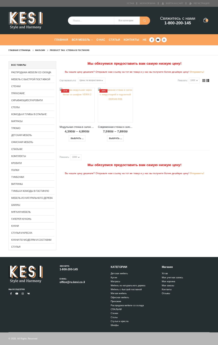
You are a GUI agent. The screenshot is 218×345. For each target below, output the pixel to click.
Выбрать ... (77, 138)
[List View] (207, 80)
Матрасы (16, 121)
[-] (26, 20)
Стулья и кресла (21, 232)
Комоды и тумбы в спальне (29, 114)
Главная (61, 39)
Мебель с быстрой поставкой (30, 79)
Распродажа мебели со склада (31, 72)
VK (28, 293)
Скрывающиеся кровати (27, 100)
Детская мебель (21, 135)
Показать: (183, 80)
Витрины (17, 184)
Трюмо (15, 128)
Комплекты (18, 156)
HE (145, 39)
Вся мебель (81, 39)
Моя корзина (147, 3)
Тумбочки (17, 177)
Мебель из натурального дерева (31, 198)
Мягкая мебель (21, 212)
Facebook (11, 293)
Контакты (131, 39)
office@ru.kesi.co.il (72, 282)
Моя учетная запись (172, 277)
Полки (15, 170)
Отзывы (166, 293)
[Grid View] (204, 80)
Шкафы (15, 205)
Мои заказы (168, 285)
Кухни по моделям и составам (31, 239)
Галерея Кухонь (21, 219)
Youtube (16, 293)
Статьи (114, 39)
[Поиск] (145, 21)
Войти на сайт (174, 3)
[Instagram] (164, 39)
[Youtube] (158, 39)
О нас (100, 39)
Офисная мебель (22, 142)
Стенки (15, 86)
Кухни (15, 225)
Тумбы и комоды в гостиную (30, 191)
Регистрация (201, 3)
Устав (130, 3)
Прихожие (18, 93)
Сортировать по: (68, 80)
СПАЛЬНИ (16, 149)
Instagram (22, 293)
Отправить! (197, 71)
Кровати (16, 163)
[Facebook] (151, 39)
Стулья (15, 246)
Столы (15, 107)
